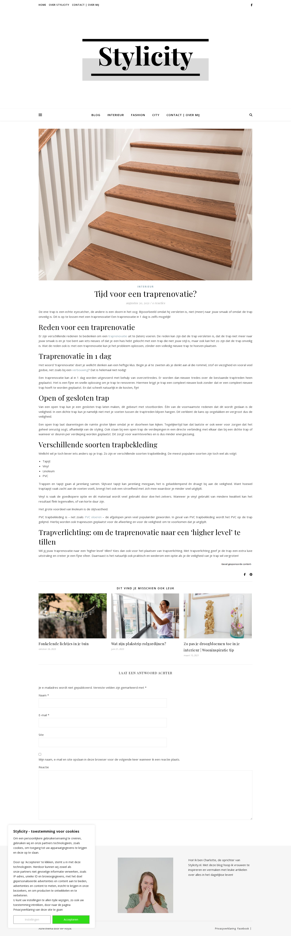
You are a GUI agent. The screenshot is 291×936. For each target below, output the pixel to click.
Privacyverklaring (225, 928)
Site (41, 735)
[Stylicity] (145, 59)
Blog (95, 115)
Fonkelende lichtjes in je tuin (64, 643)
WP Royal (65, 928)
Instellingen (32, 919)
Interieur (115, 115)
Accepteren (71, 919)
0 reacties (158, 303)
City (155, 115)
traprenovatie (117, 336)
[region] (51, 876)
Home (42, 5)
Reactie (44, 767)
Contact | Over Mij (85, 5)
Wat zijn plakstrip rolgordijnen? (138, 643)
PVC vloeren (93, 517)
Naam (44, 695)
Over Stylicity (59, 5)
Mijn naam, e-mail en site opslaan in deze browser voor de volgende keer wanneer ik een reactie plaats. (109, 759)
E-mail (44, 715)
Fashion (138, 115)
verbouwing (80, 370)
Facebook (243, 928)
